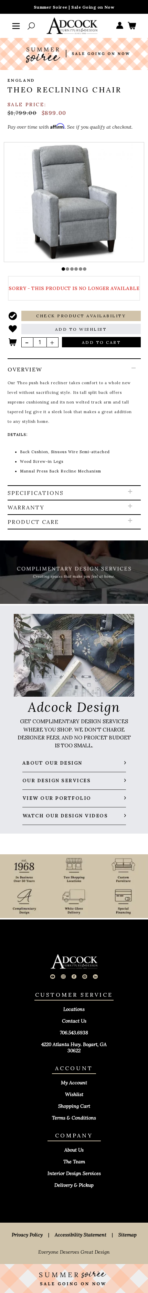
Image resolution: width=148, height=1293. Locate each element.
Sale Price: (27, 104)
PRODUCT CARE (33, 521)
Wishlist (74, 1094)
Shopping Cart (74, 1106)
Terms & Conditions (74, 1118)
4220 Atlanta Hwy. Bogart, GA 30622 (74, 1047)
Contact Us (74, 1021)
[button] (63, 269)
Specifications (36, 492)
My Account (74, 1083)
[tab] (74, 422)
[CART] (132, 26)
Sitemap (127, 1235)
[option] (74, 201)
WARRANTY (26, 507)
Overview (25, 369)
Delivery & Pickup (74, 1185)
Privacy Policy (27, 1235)
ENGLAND (21, 80)
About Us (74, 1150)
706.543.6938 (74, 1033)
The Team (74, 1161)
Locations (74, 1009)
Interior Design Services (74, 1173)
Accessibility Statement (80, 1235)
